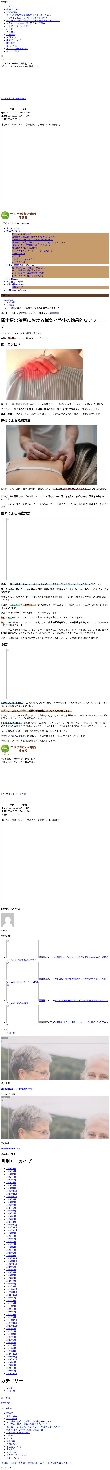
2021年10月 (11, 1326)
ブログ (42, 957)
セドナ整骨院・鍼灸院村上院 (26, 270)
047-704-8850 (23, 223)
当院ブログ (17, 287)
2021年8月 (11, 1331)
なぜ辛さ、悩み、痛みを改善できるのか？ (26, 18)
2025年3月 (11, 1216)
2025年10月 (11, 1196)
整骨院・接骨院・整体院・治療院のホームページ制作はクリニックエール (36, 1463)
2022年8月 (11, 1300)
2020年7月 (11, 1368)
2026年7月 (11, 1171)
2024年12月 (11, 1225)
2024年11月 (11, 1227)
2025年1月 (11, 1222)
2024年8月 (11, 1236)
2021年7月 (11, 1334)
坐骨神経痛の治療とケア (10, 1149)
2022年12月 (11, 1289)
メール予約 (20, 98)
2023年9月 (11, 1267)
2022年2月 (11, 1317)
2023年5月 (11, 1278)
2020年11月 (11, 1357)
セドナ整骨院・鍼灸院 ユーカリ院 (28, 268)
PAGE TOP (6, 1468)
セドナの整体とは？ (21, 234)
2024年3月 (11, 1250)
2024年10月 (11, 1230)
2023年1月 (11, 1286)
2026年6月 (11, 1174)
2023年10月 (11, 1264)
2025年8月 (11, 1202)
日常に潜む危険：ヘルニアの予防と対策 (16, 1089)
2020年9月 (11, 1362)
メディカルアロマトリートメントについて (32, 251)
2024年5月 (11, 1244)
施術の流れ (11, 12)
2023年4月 (11, 1281)
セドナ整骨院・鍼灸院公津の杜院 (28, 276)
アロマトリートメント (17, 48)
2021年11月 (11, 1323)
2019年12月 (11, 1373)
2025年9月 (11, 1199)
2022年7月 (11, 1303)
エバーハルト (12, 46)
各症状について (13, 40)
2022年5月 (11, 1309)
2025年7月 (11, 1205)
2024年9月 (11, 1233)
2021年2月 (11, 1348)
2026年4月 (11, 1180)
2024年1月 (11, 1255)
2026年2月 (11, 1185)
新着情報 (10, 34)
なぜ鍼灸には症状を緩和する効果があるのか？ (29, 15)
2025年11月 (11, 1194)
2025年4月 (11, 1213)
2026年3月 (11, 1182)
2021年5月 (11, 1340)
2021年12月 (11, 1320)
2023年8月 (11, 1269)
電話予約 (5, 1398)
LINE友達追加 (8, 98)
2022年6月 (11, 1306)
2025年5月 (11, 1211)
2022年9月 (11, 1298)
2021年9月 (11, 1328)
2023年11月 (11, 1261)
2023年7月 (11, 1272)
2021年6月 (11, 1337)
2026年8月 (11, 1168)
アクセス (10, 32)
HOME (9, 7)
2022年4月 (11, 1312)
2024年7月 (11, 1239)
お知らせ (54, 313)
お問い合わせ (12, 37)
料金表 (9, 29)
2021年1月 (11, 1351)
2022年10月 (11, 1295)
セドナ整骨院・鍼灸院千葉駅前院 (28, 273)
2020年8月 (11, 1365)
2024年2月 (11, 1253)
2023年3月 (11, 1284)
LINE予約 (5, 1403)
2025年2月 (11, 1219)
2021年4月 (11, 1342)
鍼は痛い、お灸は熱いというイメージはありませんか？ (33, 20)
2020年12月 (11, 1354)
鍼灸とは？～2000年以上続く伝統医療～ (25, 23)
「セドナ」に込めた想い (18, 26)
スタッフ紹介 (12, 51)
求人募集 (10, 43)
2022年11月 (11, 1292)
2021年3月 (11, 1345)
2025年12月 (11, 1191)
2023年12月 (11, 1258)
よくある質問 (18, 262)
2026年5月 (11, 1177)
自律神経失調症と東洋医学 (25, 248)
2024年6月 (11, 1241)
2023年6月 (11, 1275)
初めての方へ (12, 9)
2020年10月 (11, 1359)
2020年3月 (11, 1371)
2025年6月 (11, 1208)
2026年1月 (11, 1188)
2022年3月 (11, 1314)
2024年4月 (11, 1247)
